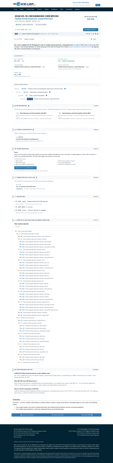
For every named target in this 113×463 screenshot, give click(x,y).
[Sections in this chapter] (49, 92)
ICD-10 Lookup (17, 429)
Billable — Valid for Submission (25, 24)
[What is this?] (28, 105)
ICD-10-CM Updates (83, 429)
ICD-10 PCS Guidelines (29, 435)
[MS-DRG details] (96, 16)
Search (97, 5)
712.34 (18, 186)
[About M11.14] (20, 74)
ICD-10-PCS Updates (94, 429)
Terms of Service (28, 441)
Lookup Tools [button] (30, 9)
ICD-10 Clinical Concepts (75, 431)
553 (18, 113)
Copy (30, 29)
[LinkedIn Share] (89, 34)
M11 (27, 95)
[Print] (97, 34)
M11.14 (16, 74)
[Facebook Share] (87, 34)
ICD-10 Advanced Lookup (20, 431)
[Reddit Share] (93, 34)
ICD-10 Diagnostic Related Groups (90, 431)
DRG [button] (61, 9)
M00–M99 (24, 88)
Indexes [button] (39, 9)
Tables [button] (46, 9)
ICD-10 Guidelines (18, 435)
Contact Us (16, 441)
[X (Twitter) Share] (91, 34)
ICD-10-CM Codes (20, 21)
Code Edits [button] (69, 9)
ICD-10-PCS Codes (26, 433)
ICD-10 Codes (17, 433)
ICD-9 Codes (35, 433)
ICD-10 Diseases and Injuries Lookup (37, 431)
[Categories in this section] (46, 95)
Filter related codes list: (21, 224)
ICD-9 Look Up (17, 437)
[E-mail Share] (95, 34)
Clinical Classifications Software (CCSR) (80, 47)
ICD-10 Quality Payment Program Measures (88, 435)
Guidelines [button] (54, 9)
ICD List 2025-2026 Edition (81, 2)
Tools (94, 39)
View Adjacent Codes (90, 29)
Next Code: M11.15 (86, 415)
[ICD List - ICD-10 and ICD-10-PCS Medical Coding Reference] (24, 4)
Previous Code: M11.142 (28, 415)
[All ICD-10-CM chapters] (65, 88)
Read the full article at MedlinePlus (25, 167)
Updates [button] (77, 9)
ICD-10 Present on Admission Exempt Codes (88, 433)
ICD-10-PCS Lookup (27, 429)
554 (60, 113)
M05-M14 (26, 92)
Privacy (21, 441)
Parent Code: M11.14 (58, 415)
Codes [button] (21, 9)
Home (15, 9)
